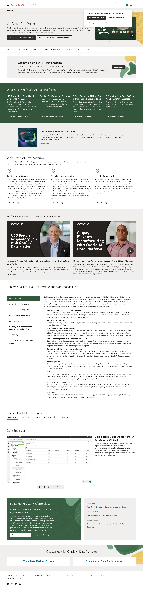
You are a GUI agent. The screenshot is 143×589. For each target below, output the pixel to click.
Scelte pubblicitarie (89, 575)
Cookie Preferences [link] (77, 575)
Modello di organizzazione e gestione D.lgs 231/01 (57, 575)
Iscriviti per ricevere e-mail (115, 575)
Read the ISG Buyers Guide (18, 116)
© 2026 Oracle (11, 575)
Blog (77, 49)
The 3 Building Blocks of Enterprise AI (102, 515)
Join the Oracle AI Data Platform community (55, 37)
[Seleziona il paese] (127, 4)
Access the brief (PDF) (83, 116)
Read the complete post (20, 535)
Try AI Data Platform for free (38, 561)
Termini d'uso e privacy (24, 575)
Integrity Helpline (11, 578)
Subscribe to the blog (41, 535)
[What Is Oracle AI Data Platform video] (115, 28)
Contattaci (20, 578)
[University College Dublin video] (38, 239)
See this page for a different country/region (99, 23)
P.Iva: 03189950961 (37, 575)
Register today (45, 143)
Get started (86, 49)
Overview (10, 10)
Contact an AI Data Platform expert (21, 37)
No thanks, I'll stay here (116, 18)
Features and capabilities (51, 49)
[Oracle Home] (18, 4)
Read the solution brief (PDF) (52, 116)
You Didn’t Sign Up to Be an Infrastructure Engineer (108, 507)
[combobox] (71, 4)
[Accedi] (131, 4)
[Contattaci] (135, 4)
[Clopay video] (104, 239)
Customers (35, 49)
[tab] (22, 304)
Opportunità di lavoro (101, 575)
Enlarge (86, 482)
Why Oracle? (23, 49)
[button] (8, 4)
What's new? (11, 49)
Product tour (68, 49)
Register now (119, 67)
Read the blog (14, 203)
